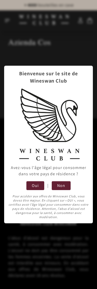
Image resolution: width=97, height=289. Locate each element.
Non (61, 185)
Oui (35, 185)
